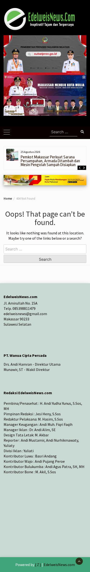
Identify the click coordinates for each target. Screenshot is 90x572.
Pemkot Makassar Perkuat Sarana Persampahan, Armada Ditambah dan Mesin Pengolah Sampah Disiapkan (50, 161)
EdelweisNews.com (59, 564)
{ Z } (38, 564)
